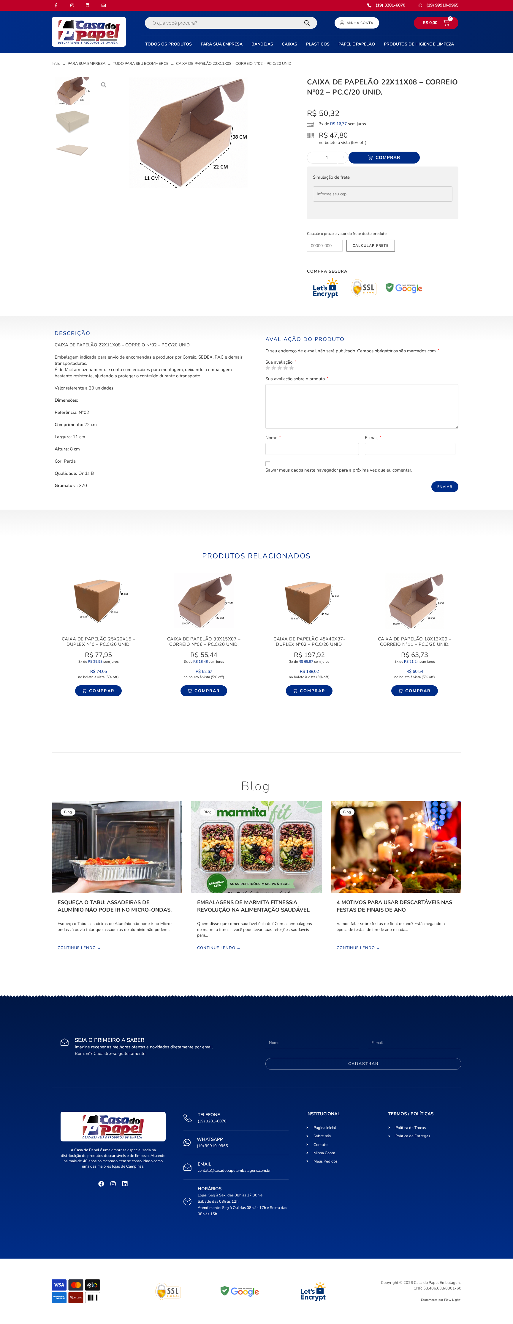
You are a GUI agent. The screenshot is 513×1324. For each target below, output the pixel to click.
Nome (273, 438)
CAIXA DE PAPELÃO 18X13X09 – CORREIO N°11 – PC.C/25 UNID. (415, 641)
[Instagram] (113, 1184)
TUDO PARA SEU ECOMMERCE (141, 63)
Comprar (388, 158)
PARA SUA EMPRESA (86, 63)
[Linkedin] (125, 1184)
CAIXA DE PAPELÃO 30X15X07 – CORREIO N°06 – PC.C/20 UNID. (204, 641)
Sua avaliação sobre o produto (296, 379)
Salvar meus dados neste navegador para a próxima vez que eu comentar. (338, 470)
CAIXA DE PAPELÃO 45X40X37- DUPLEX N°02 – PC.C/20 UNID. (309, 641)
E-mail (373, 438)
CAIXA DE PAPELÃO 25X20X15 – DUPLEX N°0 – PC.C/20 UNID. (98, 641)
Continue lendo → (79, 948)
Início (56, 63)
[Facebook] (101, 1184)
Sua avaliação (280, 362)
